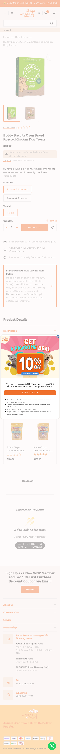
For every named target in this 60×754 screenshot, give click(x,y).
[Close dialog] (58, 336)
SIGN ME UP (30, 392)
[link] (30, 357)
